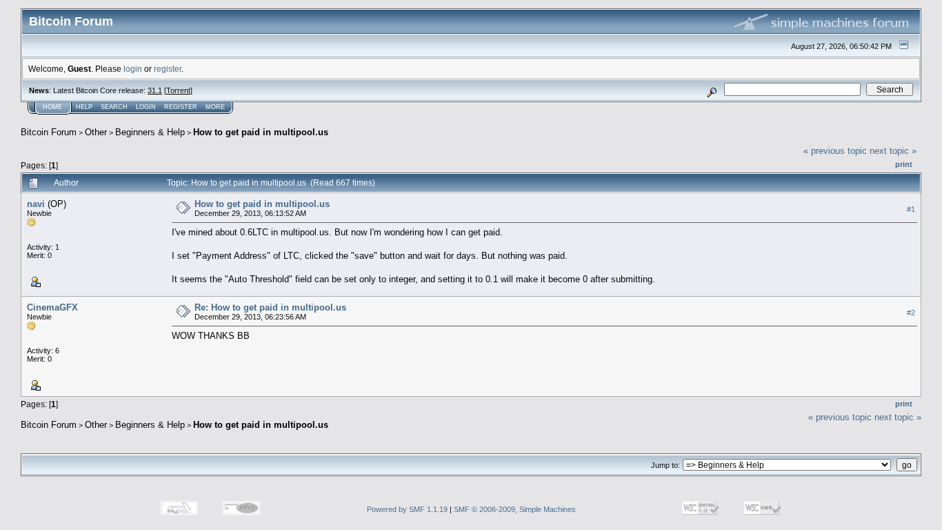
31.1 (155, 90)
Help (84, 107)
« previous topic (835, 151)
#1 (911, 209)
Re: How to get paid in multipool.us (270, 307)
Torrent (178, 90)
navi (36, 204)
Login (146, 107)
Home (52, 107)
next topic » (893, 151)
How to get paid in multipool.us (260, 132)
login (132, 68)
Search (114, 107)
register (167, 68)
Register (180, 107)
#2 (911, 312)
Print (903, 164)
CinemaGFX (52, 307)
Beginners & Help (150, 132)
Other (96, 132)
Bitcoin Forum (49, 132)
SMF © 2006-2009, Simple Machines (515, 509)
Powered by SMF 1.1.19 (407, 509)
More (215, 107)
